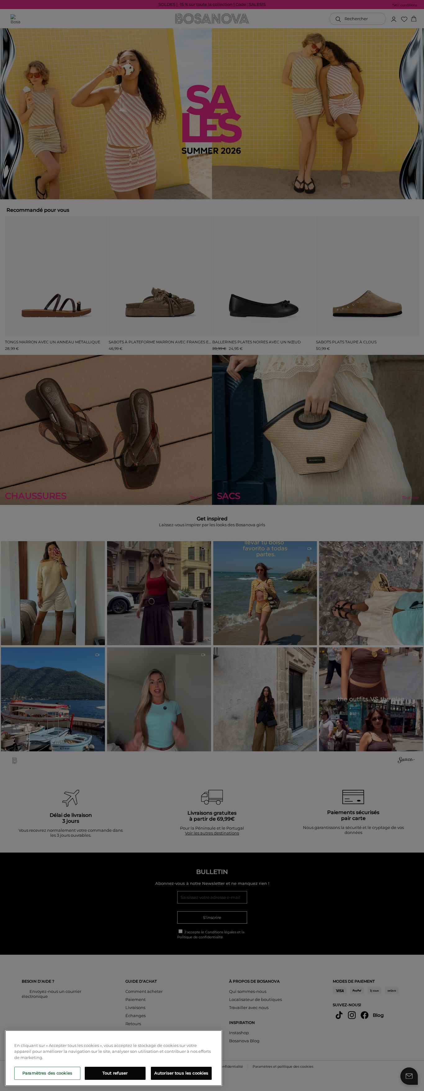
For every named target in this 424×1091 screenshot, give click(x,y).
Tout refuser (115, 1073)
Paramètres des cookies (47, 1073)
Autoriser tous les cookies (181, 1073)
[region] (113, 1058)
